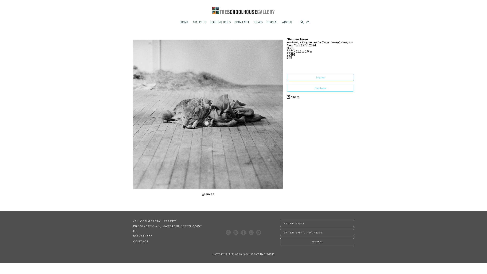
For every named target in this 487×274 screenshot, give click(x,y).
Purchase (320, 88)
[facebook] (243, 232)
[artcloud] (228, 232)
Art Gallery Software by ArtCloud (255, 254)
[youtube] (258, 232)
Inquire (320, 77)
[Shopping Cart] (307, 22)
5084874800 (143, 236)
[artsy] (251, 232)
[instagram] (235, 232)
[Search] (302, 22)
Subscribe (317, 241)
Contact (141, 241)
